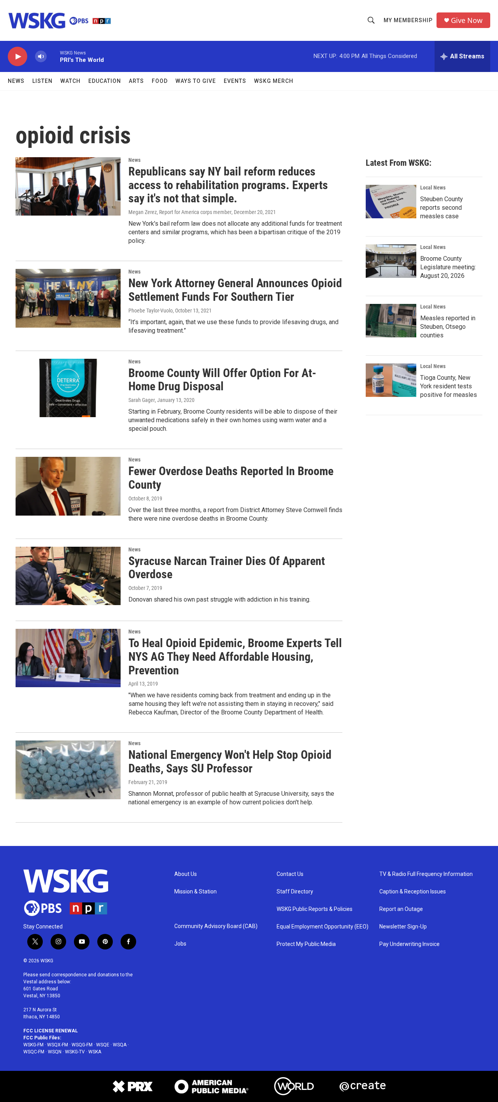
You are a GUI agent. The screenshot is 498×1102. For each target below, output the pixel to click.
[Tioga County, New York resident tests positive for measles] (391, 380)
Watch (70, 81)
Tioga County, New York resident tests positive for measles (448, 386)
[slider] (53, 56)
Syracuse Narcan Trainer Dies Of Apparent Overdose (226, 567)
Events (235, 81)
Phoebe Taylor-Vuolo (150, 310)
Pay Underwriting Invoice (409, 944)
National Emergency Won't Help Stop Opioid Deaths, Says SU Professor (229, 761)
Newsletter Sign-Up (403, 927)
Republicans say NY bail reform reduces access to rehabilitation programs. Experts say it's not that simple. (228, 185)
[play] (17, 56)
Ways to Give (195, 81)
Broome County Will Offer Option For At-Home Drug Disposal (222, 379)
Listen (42, 81)
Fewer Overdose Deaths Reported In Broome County (230, 477)
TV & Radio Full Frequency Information (426, 874)
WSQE (102, 1045)
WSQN (54, 1052)
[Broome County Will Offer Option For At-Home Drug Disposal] (68, 388)
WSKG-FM (33, 1045)
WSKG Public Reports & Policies (314, 909)
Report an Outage (401, 909)
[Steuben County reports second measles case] (391, 201)
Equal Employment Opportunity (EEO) (322, 927)
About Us (185, 874)
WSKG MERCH (273, 81)
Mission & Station (195, 892)
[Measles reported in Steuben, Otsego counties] (391, 320)
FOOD (160, 81)
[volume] (40, 56)
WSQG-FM (82, 1045)
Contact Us (290, 874)
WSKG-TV (75, 1052)
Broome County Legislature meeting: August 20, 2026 (448, 267)
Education (104, 81)
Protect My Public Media (306, 944)
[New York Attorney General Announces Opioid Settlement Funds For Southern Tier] (68, 298)
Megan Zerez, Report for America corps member (179, 212)
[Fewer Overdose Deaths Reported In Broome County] (68, 486)
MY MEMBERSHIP (408, 20)
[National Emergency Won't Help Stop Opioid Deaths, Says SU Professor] (68, 770)
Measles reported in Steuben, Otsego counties (447, 326)
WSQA (119, 1045)
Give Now (466, 20)
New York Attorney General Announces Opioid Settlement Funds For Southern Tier (235, 290)
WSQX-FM (57, 1045)
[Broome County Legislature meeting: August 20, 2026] (391, 261)
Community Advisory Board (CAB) (216, 926)
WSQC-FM (33, 1052)
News (16, 81)
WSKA (94, 1052)
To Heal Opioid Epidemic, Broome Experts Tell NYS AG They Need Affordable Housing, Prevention (235, 656)
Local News (432, 187)
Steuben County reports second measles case (441, 207)
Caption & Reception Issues (412, 892)
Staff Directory (295, 892)
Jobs (180, 944)
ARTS (136, 81)
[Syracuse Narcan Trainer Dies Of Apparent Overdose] (68, 576)
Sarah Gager (141, 400)
